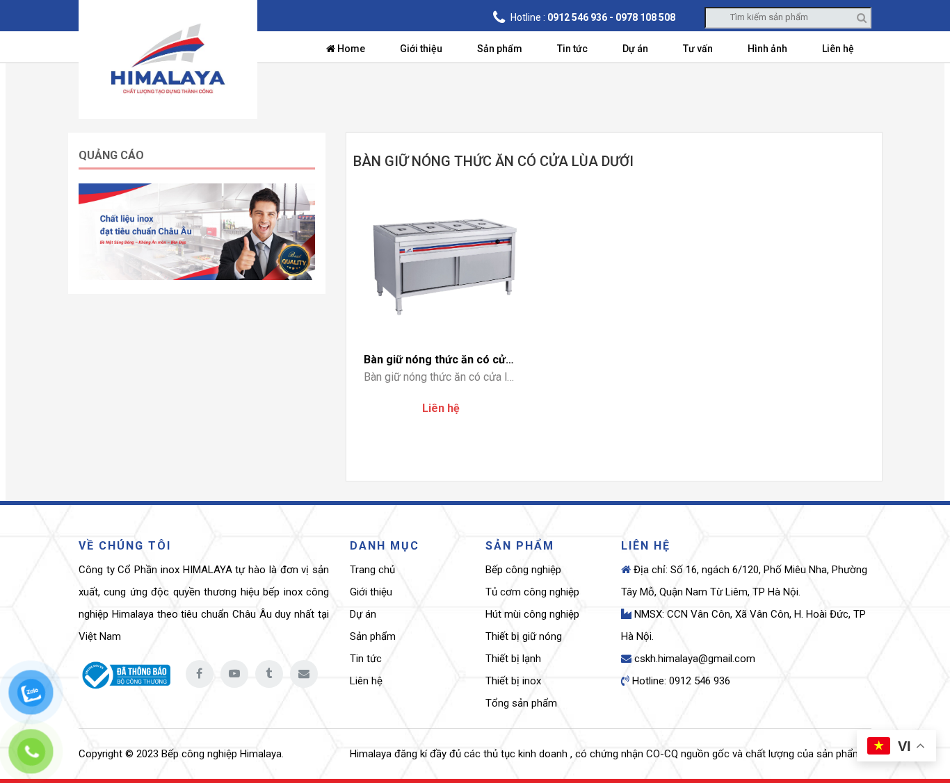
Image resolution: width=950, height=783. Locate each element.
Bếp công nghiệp (523, 569)
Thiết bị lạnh (513, 658)
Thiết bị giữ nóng (523, 636)
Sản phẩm (499, 48)
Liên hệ (838, 48)
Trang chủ (372, 569)
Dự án (635, 48)
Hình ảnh (767, 48)
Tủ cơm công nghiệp (532, 592)
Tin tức (572, 48)
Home (350, 48)
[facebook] (200, 674)
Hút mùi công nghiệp (532, 614)
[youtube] (234, 674)
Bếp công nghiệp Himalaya (221, 754)
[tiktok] (269, 674)
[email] (304, 674)
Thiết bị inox (513, 681)
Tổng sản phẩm (521, 703)
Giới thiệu (421, 48)
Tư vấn (698, 48)
